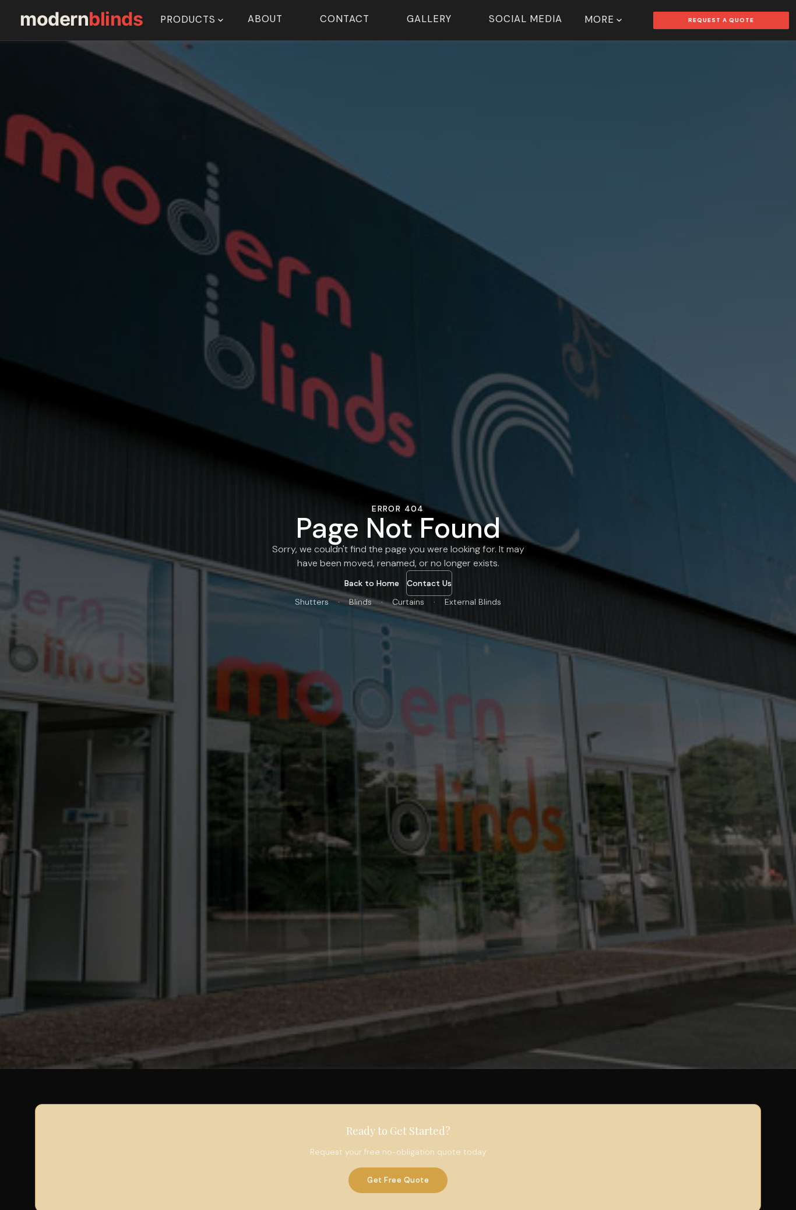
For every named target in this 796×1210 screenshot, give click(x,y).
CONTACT (344, 19)
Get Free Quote (398, 1180)
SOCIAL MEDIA (525, 19)
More (599, 19)
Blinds (360, 602)
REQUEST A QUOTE (721, 20)
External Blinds (473, 602)
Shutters (312, 602)
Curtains (408, 602)
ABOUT (265, 19)
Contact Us (429, 583)
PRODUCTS (188, 19)
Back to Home (371, 583)
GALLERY (429, 19)
